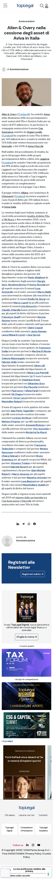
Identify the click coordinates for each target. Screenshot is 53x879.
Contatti (43, 815)
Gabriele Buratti (19, 466)
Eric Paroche (31, 387)
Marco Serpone (20, 474)
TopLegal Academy (43, 829)
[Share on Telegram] (23, 523)
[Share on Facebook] (34, 523)
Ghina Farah (31, 390)
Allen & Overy (9, 114)
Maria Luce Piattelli (38, 372)
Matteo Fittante (11, 421)
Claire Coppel (35, 327)
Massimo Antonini (37, 477)
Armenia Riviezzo (35, 425)
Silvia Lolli (39, 365)
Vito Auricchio (41, 428)
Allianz (24, 192)
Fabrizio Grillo (9, 362)
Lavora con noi (26, 815)
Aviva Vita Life (35, 146)
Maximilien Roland (12, 401)
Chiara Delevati (10, 455)
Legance (44, 158)
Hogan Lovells (34, 132)
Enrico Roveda (37, 284)
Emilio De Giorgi (37, 299)
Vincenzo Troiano (20, 463)
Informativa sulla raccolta (16, 875)
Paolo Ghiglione (36, 277)
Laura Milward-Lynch (13, 334)
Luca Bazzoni (28, 481)
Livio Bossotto (29, 306)
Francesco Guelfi (11, 317)
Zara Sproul (33, 334)
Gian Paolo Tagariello (22, 410)
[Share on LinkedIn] (17, 523)
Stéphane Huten (31, 379)
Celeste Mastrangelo (13, 358)
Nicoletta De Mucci (36, 432)
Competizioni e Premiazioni (26, 829)
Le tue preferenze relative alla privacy (29, 870)
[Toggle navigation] (5, 5)
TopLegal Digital (9, 829)
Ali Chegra (17, 394)
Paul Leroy (17, 390)
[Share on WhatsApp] (28, 523)
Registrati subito (31, 574)
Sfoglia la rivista (25, 636)
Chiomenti (7, 196)
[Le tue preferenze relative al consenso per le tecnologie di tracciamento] (48, 874)
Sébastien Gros (36, 383)
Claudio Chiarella (11, 309)
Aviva (47, 114)
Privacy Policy (33, 853)
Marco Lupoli (20, 302)
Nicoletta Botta (17, 284)
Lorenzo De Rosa (21, 417)
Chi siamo (10, 815)
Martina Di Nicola (41, 351)
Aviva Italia (10, 206)
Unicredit (7, 146)
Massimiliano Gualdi (34, 484)
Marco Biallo (44, 291)
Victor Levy (19, 397)
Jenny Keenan (38, 331)
